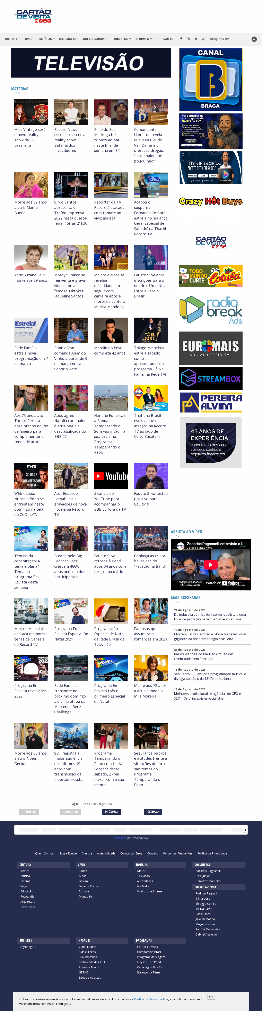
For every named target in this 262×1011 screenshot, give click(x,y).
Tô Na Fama (203, 909)
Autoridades (145, 881)
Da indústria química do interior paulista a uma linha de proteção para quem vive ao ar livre (210, 616)
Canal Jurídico (88, 947)
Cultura (11, 39)
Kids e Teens (87, 952)
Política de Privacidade (212, 853)
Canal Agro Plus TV (149, 967)
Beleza (83, 881)
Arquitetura (27, 901)
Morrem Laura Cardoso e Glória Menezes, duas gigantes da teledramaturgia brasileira (210, 636)
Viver (28, 39)
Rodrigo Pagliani (206, 893)
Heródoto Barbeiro (208, 881)
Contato (152, 853)
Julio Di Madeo (205, 919)
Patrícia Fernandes (207, 929)
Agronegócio (28, 947)
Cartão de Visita (147, 947)
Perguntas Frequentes (177, 853)
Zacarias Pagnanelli (208, 871)
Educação (26, 891)
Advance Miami (89, 967)
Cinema (25, 881)
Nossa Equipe (68, 853)
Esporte (84, 891)
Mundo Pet (86, 896)
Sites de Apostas (90, 977)
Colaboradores (95, 39)
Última (152, 811)
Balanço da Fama (148, 972)
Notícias (45, 39)
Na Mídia (143, 886)
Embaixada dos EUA (92, 962)
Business (121, 39)
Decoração (27, 907)
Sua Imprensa (88, 957)
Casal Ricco (203, 914)
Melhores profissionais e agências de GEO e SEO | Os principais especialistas (207, 696)
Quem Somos (44, 853)
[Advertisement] (167, 18)
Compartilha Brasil (149, 952)
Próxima (111, 811)
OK (211, 997)
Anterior (71, 811)
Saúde (83, 871)
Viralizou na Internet (150, 891)
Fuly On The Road (149, 962)
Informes (142, 39)
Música (25, 876)
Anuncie (87, 853)
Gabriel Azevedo (206, 934)
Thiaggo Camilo (205, 904)
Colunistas (67, 39)
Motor (141, 871)
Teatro (24, 871)
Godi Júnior (202, 876)
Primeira (29, 811)
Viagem (25, 886)
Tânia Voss (202, 898)
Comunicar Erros (131, 853)
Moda (83, 876)
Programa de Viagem (151, 957)
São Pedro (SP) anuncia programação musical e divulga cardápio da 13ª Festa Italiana (210, 676)
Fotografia (27, 896)
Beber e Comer (89, 886)
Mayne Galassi (205, 924)
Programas (164, 39)
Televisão (143, 876)
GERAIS (84, 972)
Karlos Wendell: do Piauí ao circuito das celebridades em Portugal (204, 656)
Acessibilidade (106, 853)
